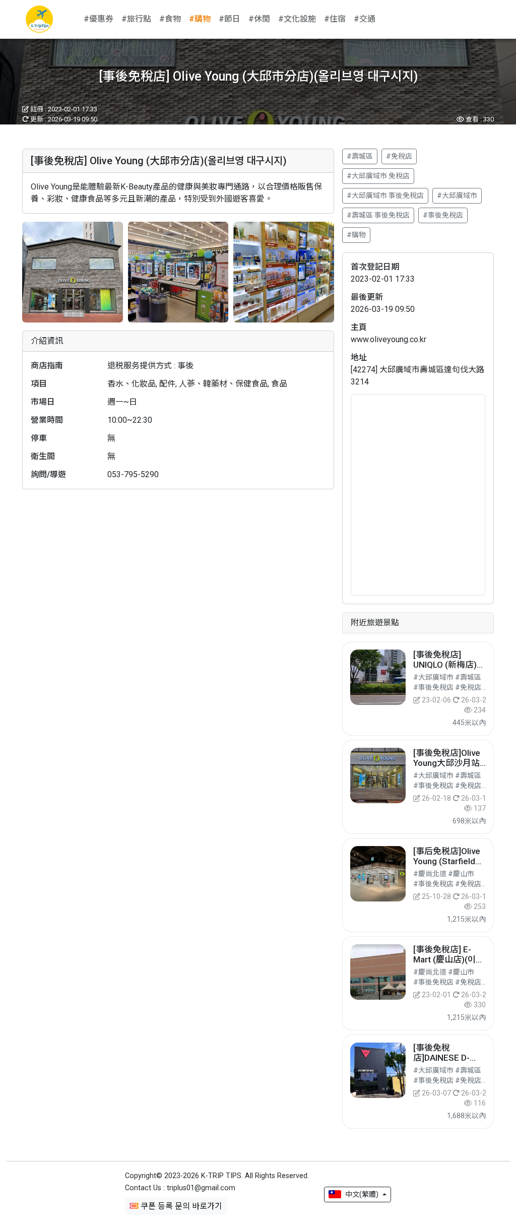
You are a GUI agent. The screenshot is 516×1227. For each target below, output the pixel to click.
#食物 (170, 19)
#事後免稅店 (443, 215)
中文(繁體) (361, 1194)
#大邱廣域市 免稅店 (378, 176)
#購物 (200, 19)
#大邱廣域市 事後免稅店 (385, 195)
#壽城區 (360, 156)
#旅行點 (136, 19)
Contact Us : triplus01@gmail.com (180, 1188)
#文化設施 (297, 19)
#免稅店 (399, 156)
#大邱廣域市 (457, 195)
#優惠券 (98, 19)
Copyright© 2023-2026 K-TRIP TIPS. (217, 1176)
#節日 (229, 19)
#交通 (364, 19)
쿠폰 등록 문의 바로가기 (180, 1206)
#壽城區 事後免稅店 (378, 215)
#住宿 (335, 19)
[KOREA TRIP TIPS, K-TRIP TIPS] (39, 19)
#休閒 (259, 19)
